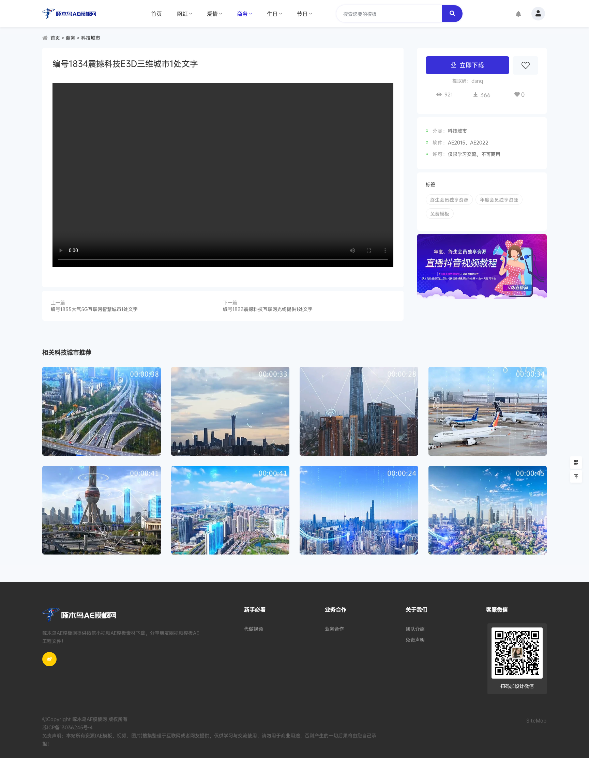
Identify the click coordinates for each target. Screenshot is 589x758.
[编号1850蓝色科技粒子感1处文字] (101, 411)
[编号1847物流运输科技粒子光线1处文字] (487, 411)
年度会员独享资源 (499, 199)
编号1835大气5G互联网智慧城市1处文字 (94, 309)
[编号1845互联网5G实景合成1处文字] (230, 510)
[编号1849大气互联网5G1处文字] (230, 411)
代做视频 (253, 628)
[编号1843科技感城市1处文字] (487, 510)
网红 (182, 13)
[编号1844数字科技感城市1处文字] (359, 510)
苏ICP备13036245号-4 (67, 727)
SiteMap (536, 720)
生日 (272, 13)
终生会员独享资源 (449, 199)
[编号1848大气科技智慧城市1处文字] (359, 411)
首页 (156, 13)
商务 (242, 13)
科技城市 (90, 37)
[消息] (518, 14)
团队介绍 (415, 628)
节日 (302, 13)
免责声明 (415, 639)
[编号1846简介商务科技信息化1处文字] (101, 510)
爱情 (212, 13)
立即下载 (471, 65)
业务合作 (334, 628)
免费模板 (439, 213)
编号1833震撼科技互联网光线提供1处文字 (268, 309)
